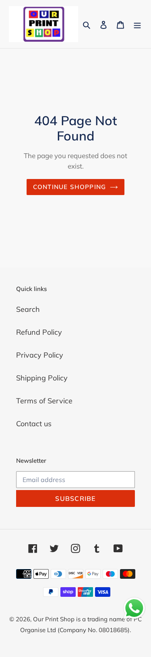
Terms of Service (44, 400)
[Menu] (137, 23)
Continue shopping (69, 187)
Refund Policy (39, 332)
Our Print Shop (53, 619)
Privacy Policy (39, 355)
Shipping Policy (42, 377)
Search (28, 309)
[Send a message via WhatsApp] (134, 608)
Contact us (34, 423)
